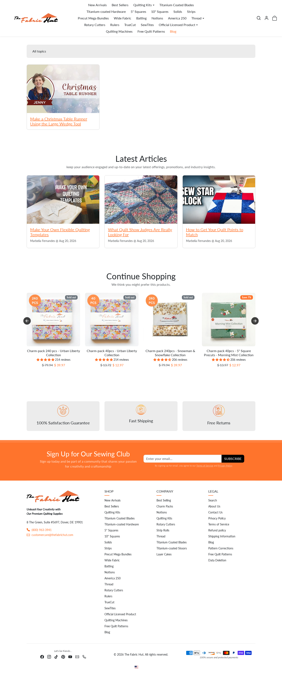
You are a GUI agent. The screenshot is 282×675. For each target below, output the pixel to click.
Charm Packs (164, 506)
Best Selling (163, 500)
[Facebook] (42, 656)
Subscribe (233, 459)
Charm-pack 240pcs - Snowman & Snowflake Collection (170, 353)
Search (212, 500)
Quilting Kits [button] (142, 5)
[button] (259, 18)
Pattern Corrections (220, 548)
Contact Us (215, 512)
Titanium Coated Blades (176, 5)
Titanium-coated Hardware (106, 11)
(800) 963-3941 (42, 530)
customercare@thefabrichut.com (52, 535)
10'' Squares (159, 11)
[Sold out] (53, 346)
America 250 (177, 18)
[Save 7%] (228, 346)
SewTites (147, 25)
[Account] (266, 18)
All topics (39, 51)
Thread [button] (196, 18)
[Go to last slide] (27, 321)
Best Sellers (120, 5)
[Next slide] (255, 321)
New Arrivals (97, 5)
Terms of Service (204, 465)
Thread (108, 584)
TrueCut (130, 25)
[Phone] (84, 656)
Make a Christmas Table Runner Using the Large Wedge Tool (58, 121)
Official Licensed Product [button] (177, 25)
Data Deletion (217, 560)
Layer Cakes (164, 554)
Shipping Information (221, 536)
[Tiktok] (56, 656)
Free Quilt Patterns (151, 31)
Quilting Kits (112, 512)
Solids (177, 11)
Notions (157, 18)
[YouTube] (70, 656)
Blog (173, 31)
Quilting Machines (119, 31)
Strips (191, 11)
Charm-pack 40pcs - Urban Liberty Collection (112, 353)
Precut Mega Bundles (93, 18)
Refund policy (217, 530)
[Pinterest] (63, 656)
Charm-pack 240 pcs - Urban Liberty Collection (53, 353)
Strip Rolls (162, 530)
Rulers (114, 25)
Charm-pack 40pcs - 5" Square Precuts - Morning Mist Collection (229, 353)
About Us (214, 506)
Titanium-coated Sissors (171, 548)
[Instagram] (49, 656)
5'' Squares (138, 11)
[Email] (77, 656)
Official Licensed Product (120, 614)
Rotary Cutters (94, 25)
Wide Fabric (122, 18)
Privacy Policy (225, 465)
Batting (141, 18)
